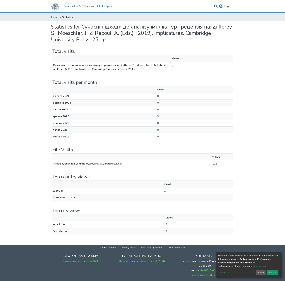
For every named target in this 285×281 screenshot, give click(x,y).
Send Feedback (177, 247)
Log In (227, 6)
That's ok (272, 272)
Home (54, 17)
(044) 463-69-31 (206, 270)
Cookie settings (108, 247)
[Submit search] (216, 6)
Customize (223, 272)
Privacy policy (129, 247)
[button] (221, 6)
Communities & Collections (79, 6)
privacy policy (258, 266)
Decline (261, 272)
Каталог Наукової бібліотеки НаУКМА (142, 261)
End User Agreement (152, 247)
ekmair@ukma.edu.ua (204, 275)
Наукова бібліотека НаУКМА (80, 261)
